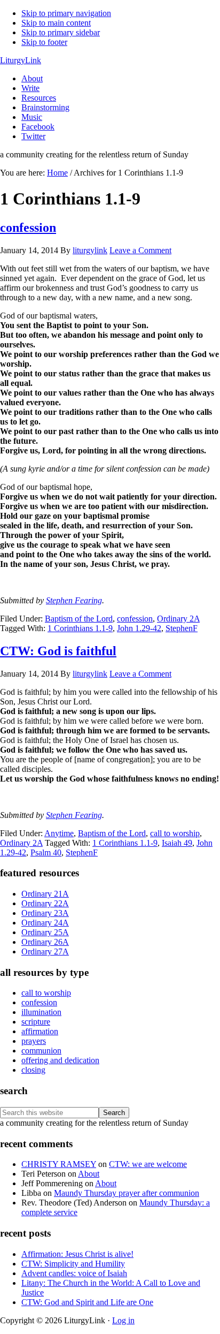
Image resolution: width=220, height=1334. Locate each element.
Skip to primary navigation (66, 13)
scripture (35, 1021)
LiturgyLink (20, 60)
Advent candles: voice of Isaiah (74, 1273)
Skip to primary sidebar (60, 32)
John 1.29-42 (139, 628)
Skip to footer (44, 42)
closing (33, 1069)
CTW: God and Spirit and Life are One (87, 1302)
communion (41, 1050)
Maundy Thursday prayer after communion (126, 1192)
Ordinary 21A (45, 893)
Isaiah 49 (177, 842)
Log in (123, 1320)
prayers (33, 1040)
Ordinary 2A (178, 618)
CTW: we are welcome (148, 1164)
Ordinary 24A (45, 922)
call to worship (175, 833)
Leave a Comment (140, 250)
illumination (41, 1012)
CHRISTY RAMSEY (58, 1164)
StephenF (182, 628)
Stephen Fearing (74, 600)
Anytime (59, 833)
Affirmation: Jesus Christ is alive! (77, 1254)
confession (28, 227)
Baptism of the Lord (79, 618)
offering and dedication (60, 1060)
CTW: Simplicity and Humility (73, 1263)
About (88, 1173)
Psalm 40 (45, 852)
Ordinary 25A (45, 932)
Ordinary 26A (45, 941)
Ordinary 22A (45, 903)
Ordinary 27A (45, 951)
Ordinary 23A (45, 913)
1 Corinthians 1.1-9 (80, 628)
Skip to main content (56, 22)
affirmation (39, 1031)
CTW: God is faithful (58, 651)
